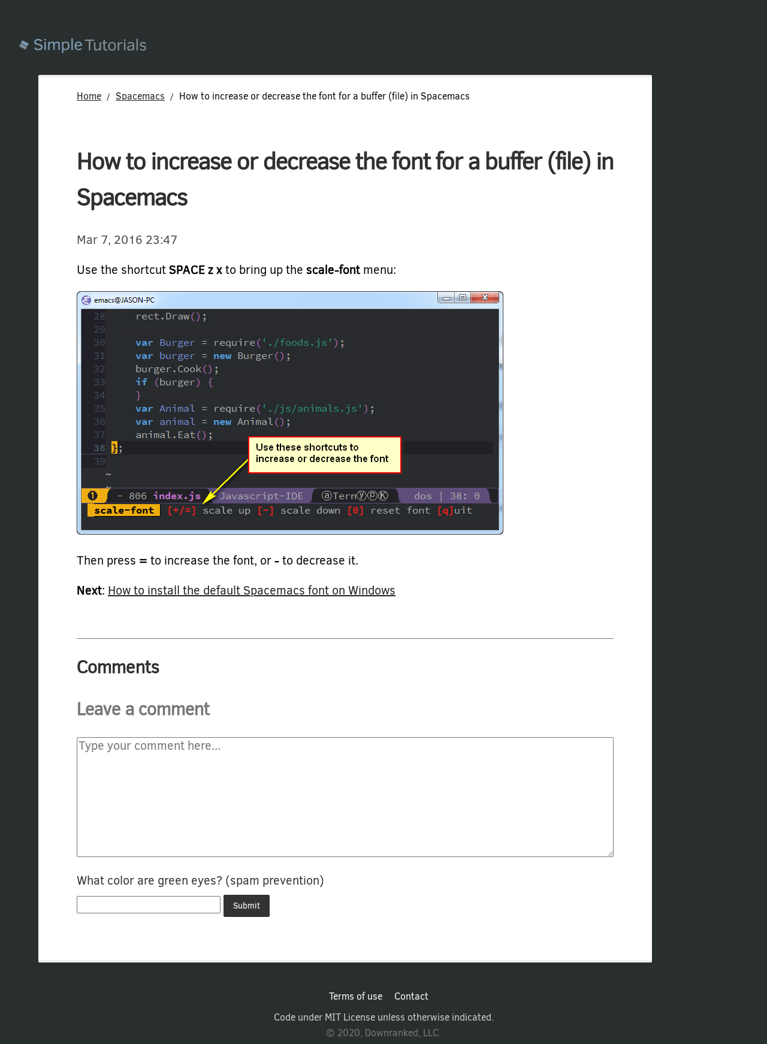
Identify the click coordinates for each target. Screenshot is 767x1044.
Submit (246, 906)
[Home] (393, 47)
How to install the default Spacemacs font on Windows (251, 591)
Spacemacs (140, 96)
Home (89, 96)
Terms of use (355, 996)
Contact (411, 996)
